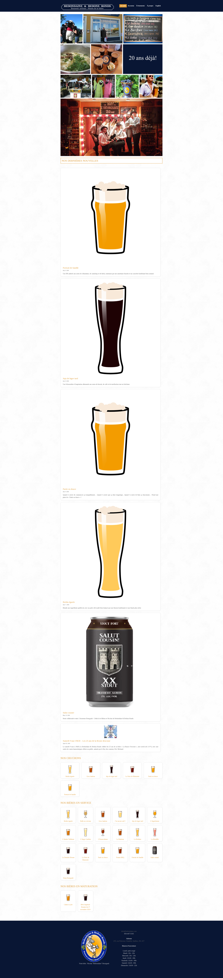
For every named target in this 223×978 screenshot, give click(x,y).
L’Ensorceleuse (103, 839)
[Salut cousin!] (110, 662)
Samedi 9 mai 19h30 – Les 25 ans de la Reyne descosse (86, 741)
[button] (71, 28)
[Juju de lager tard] (110, 328)
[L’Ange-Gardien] (85, 832)
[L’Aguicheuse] (154, 814)
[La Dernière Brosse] (68, 850)
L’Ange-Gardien (85, 839)
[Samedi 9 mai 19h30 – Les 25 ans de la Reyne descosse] (110, 731)
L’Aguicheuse (154, 821)
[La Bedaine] (137, 832)
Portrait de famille (70, 268)
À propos (150, 6)
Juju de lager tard (70, 378)
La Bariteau (120, 839)
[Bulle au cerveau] (85, 814)
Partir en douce (69, 489)
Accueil (123, 6)
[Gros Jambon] (90, 769)
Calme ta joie (68, 904)
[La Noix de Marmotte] (132, 769)
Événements (140, 6)
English (158, 6)
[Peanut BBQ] (120, 850)
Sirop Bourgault (68, 878)
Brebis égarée (69, 602)
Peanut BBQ (120, 857)
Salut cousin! (68, 713)
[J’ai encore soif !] (120, 814)
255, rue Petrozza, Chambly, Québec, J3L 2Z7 (128, 941)
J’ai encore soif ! (120, 821)
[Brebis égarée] (110, 551)
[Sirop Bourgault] (68, 871)
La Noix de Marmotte (132, 776)
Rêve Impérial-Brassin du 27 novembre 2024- (85, 907)
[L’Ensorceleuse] (103, 832)
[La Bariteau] (120, 832)
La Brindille (155, 839)
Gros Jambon (91, 776)
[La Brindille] (154, 832)
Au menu (131, 6)
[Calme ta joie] (68, 897)
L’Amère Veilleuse (68, 839)
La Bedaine (137, 839)
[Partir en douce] (110, 438)
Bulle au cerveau (85, 821)
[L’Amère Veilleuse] (68, 832)
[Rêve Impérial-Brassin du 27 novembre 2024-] (85, 897)
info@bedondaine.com (129, 931)
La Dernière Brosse (68, 857)
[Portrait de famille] (110, 217)
